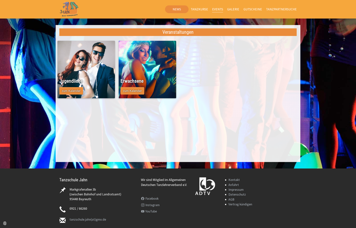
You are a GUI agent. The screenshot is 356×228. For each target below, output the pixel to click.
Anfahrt (233, 185)
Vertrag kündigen (240, 204)
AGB (231, 199)
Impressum (236, 190)
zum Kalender (71, 91)
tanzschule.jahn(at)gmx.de (88, 219)
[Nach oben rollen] (347, 219)
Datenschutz (237, 194)
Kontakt (234, 180)
